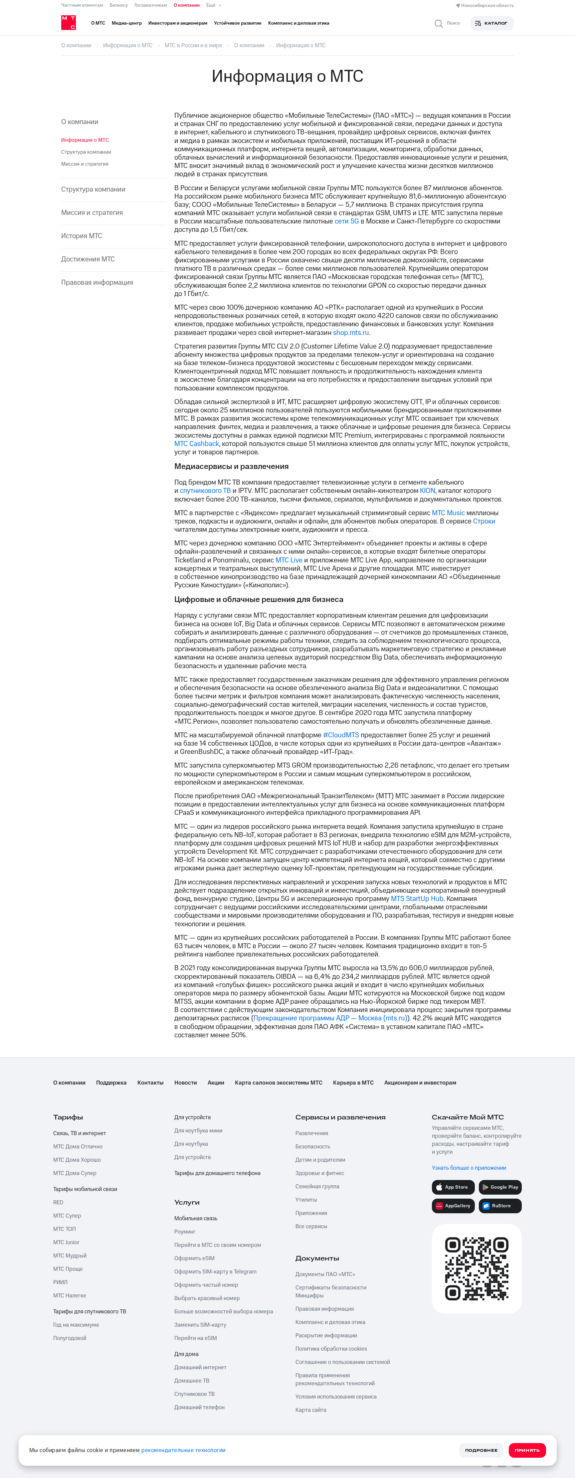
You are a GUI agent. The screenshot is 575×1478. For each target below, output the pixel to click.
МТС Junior (66, 1243)
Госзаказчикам (150, 5)
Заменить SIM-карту (200, 1325)
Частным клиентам (82, 5)
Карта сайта (310, 1410)
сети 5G (347, 221)
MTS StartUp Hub (417, 899)
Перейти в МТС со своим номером (217, 1245)
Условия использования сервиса (336, 1397)
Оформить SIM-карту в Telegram (215, 1272)
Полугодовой (69, 1338)
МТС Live (289, 560)
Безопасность (312, 1147)
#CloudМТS (341, 735)
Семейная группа (317, 1187)
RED (58, 1203)
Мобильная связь (195, 1219)
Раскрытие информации (326, 1336)
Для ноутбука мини (198, 1131)
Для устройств (192, 1117)
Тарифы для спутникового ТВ (89, 1312)
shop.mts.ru (351, 333)
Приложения (311, 1213)
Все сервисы (311, 1227)
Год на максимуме (76, 1325)
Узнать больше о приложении (469, 1168)
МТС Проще (68, 1269)
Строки (484, 521)
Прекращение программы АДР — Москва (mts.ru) (330, 1018)
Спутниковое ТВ (194, 1394)
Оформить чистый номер (206, 1285)
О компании (187, 5)
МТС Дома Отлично (77, 1147)
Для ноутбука (191, 1144)
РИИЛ (60, 1282)
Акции (216, 1083)
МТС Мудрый (70, 1256)
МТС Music (448, 513)
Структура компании (86, 152)
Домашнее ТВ (191, 1381)
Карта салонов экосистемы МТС (278, 1083)
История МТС (81, 236)
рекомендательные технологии (183, 1450)
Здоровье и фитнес (319, 1173)
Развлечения (311, 1133)
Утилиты (306, 1200)
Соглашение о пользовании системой (342, 1362)
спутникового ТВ (205, 491)
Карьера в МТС (353, 1083)
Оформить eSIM (194, 1258)
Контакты (150, 1083)
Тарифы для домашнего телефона (217, 1173)
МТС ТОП (64, 1229)
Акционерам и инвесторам (420, 1083)
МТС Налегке (69, 1296)
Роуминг (185, 1232)
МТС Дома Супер (74, 1173)
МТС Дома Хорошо (77, 1160)
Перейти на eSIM (195, 1338)
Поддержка (111, 1083)
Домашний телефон (199, 1407)
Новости (185, 1083)
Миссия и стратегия (84, 164)
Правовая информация (97, 282)
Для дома (186, 1354)
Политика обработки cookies (331, 1349)
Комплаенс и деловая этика (330, 1322)
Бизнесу (119, 5)
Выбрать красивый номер (207, 1298)
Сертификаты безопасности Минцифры (330, 1292)
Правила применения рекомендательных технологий (335, 1380)
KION (427, 491)
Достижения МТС (88, 259)
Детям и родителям (320, 1160)
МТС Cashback (196, 444)
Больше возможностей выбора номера (223, 1312)
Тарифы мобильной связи (85, 1189)
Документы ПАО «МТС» (325, 1274)
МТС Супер (67, 1216)
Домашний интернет (200, 1368)
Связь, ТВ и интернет (79, 1133)
